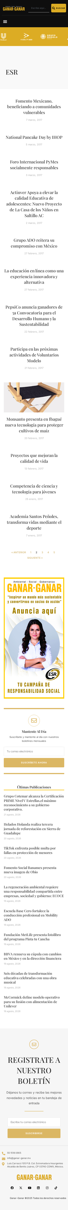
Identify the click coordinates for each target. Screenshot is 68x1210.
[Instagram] (47, 1187)
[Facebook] (12, 1187)
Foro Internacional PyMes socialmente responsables (34, 164)
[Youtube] (29, 1187)
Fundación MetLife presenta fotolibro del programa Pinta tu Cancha (32, 936)
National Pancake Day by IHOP (34, 137)
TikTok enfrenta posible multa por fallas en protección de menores (30, 850)
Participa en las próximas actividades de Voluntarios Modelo (34, 354)
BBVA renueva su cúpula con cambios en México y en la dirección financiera (32, 956)
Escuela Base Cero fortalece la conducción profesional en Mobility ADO (31, 915)
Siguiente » (35, 557)
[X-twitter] (20, 1187)
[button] (5, 21)
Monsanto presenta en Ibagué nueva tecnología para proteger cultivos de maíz (34, 424)
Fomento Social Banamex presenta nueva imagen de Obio (30, 869)
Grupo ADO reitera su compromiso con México (34, 243)
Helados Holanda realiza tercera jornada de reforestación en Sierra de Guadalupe (32, 828)
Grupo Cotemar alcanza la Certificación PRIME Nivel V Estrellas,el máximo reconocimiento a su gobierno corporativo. (34, 802)
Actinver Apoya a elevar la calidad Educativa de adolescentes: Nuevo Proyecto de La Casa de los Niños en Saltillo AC (34, 203)
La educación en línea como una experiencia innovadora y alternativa (34, 276)
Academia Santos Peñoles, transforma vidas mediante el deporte (34, 522)
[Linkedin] (38, 1187)
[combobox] (38, 8)
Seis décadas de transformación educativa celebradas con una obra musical (30, 977)
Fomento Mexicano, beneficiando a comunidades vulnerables (34, 106)
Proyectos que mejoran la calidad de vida (34, 458)
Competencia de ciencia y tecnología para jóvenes (34, 488)
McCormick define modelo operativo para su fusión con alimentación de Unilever (32, 1001)
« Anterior (18, 552)
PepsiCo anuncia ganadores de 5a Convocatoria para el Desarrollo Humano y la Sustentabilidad (34, 315)
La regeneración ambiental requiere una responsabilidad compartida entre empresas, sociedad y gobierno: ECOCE (34, 891)
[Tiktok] (56, 1187)
